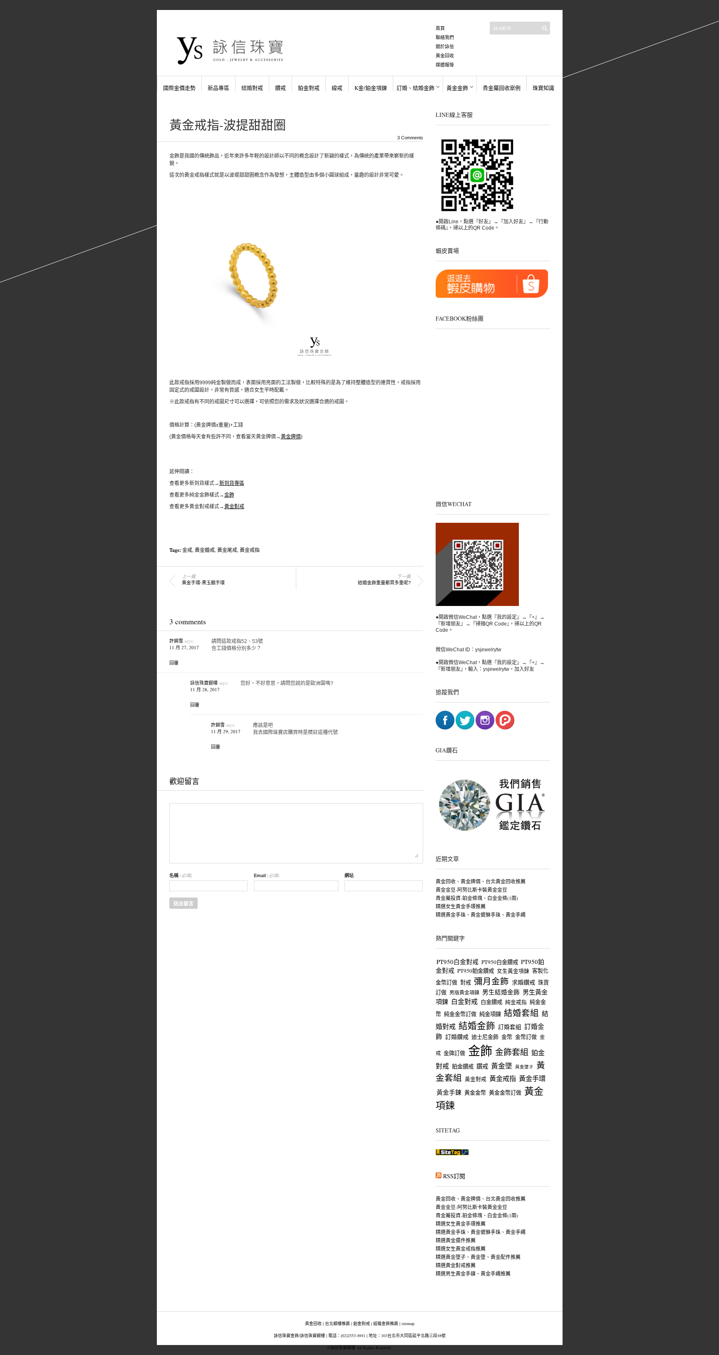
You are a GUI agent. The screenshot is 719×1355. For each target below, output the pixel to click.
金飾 (229, 495)
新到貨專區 (231, 483)
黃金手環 (532, 1078)
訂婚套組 (509, 1027)
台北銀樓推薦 (337, 1323)
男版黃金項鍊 (464, 992)
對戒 (465, 982)
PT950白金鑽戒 (499, 962)
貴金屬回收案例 (502, 87)
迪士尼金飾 (484, 1037)
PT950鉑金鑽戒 (475, 970)
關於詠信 (445, 46)
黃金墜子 (524, 1067)
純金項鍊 (490, 1014)
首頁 (440, 28)
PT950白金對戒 (457, 961)
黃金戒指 (250, 549)
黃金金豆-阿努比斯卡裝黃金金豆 (471, 889)
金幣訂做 (526, 1037)
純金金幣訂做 (460, 1014)
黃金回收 (445, 55)
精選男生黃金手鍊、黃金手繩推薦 (473, 1273)
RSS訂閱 (454, 1176)
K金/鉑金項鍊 (371, 87)
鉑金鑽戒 (463, 1066)
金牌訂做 (454, 1053)
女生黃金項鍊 (513, 970)
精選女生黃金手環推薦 (461, 906)
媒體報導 (445, 65)
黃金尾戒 (227, 549)
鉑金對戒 (309, 87)
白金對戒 (464, 1001)
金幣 (506, 1037)
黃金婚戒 (205, 549)
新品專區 (218, 87)
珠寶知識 (543, 87)
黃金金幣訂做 (505, 1092)
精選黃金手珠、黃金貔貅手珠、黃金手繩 (481, 914)
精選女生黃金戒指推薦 (461, 1248)
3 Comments (410, 137)
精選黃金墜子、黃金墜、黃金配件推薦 (478, 1257)
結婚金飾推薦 (385, 1323)
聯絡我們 (445, 37)
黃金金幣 (475, 1092)
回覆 (174, 663)
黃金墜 (501, 1066)
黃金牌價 (291, 437)
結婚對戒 (252, 87)
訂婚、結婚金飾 (415, 87)
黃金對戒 (234, 506)
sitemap (408, 1323)
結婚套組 (521, 1013)
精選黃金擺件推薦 (456, 1240)
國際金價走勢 (179, 87)
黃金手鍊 (448, 1092)
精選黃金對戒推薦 (456, 1265)
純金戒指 (516, 1002)
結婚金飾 (477, 1025)
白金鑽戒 (491, 1002)
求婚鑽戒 (523, 982)
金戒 (187, 549)
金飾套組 (511, 1052)
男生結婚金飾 (501, 992)
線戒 (337, 87)
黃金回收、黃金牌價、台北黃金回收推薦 (481, 881)
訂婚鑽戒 (457, 1037)
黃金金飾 (457, 87)
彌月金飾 (491, 981)
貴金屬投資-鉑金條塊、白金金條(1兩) (477, 898)
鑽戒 (280, 87)
